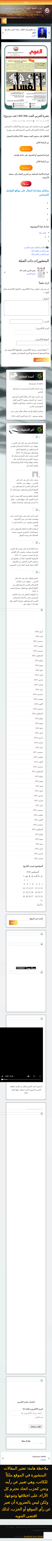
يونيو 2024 (39, 723)
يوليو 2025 (39, 660)
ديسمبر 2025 (38, 641)
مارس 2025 (38, 679)
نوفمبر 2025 (38, 646)
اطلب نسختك (36, 1426)
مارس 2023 (38, 795)
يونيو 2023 (39, 781)
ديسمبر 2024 (38, 694)
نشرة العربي (29, 247)
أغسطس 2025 (37, 655)
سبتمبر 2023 (38, 766)
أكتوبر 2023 (38, 762)
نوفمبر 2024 (38, 699)
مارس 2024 (38, 737)
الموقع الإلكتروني (42, 339)
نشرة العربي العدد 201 (27, 270)
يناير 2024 (39, 747)
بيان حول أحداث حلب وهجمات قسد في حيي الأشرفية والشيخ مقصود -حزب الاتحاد (24, 519)
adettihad (29, 120)
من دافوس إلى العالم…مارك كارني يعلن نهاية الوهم (19, 31)
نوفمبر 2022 (38, 815)
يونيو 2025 (39, 665)
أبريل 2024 (39, 733)
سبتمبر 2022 (38, 824)
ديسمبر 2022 (38, 810)
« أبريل (40, 904)
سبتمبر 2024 (38, 708)
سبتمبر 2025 (38, 651)
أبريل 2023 (39, 790)
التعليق (45, 298)
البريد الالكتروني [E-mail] (32, 1409)
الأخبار (33, 36)
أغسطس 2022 (37, 829)
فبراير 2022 (38, 858)
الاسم (46, 321)
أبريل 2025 (39, 675)
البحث (13, 922)
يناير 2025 (39, 689)
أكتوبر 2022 (38, 819)
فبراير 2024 (38, 742)
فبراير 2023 (38, 800)
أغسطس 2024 (37, 713)
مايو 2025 (39, 670)
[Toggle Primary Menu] (4, 21)
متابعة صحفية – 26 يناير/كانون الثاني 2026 (27, 416)
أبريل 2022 (39, 848)
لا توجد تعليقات (17, 120)
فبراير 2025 (38, 684)
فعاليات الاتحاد (40, 247)
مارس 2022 (38, 853)
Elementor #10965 (36, 384)
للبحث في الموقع (36, 918)
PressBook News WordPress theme (37, 1536)
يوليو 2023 (39, 776)
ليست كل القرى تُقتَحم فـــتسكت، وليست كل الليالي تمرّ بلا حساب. (24, 551)
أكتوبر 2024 (38, 704)
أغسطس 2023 (37, 771)
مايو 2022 (39, 844)
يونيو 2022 (39, 839)
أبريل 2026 (39, 631)
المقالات (43, 1460)
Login (26, 2)
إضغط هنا (26, 148)
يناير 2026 (39, 636)
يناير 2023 (39, 805)
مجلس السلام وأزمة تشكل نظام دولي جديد (27, 411)
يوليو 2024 (39, 718)
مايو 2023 (39, 786)
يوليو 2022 (39, 834)
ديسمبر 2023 (38, 752)
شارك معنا (26, 1441)
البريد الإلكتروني (42, 328)
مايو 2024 (39, 728)
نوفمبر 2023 (38, 757)
